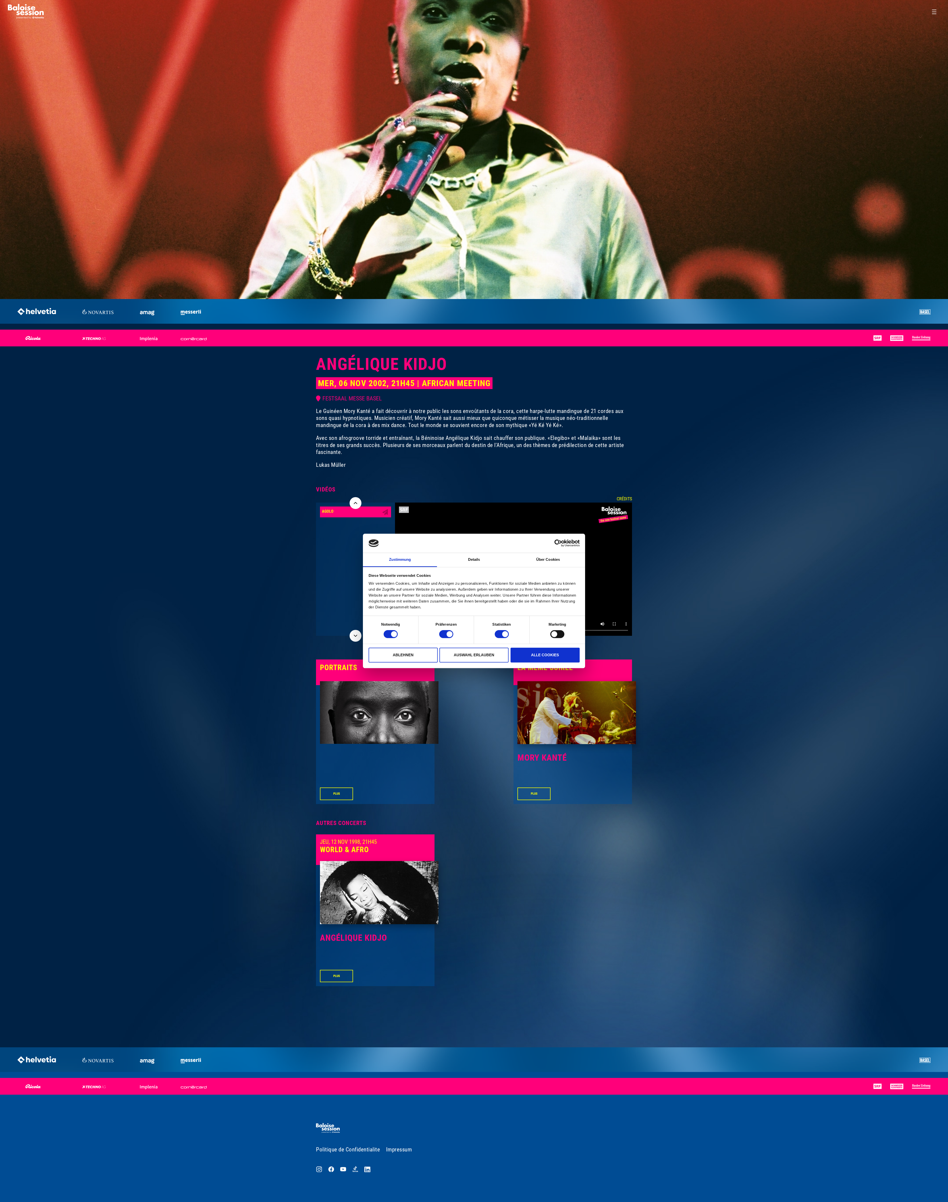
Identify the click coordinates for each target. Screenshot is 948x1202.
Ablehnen (403, 655)
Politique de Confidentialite (348, 1149)
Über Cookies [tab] (548, 559)
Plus (336, 793)
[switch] (446, 634)
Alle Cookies (545, 655)
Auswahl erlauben (474, 655)
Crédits (624, 498)
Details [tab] (474, 559)
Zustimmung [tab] (400, 559)
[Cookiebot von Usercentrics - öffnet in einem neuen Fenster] (558, 543)
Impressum (399, 1149)
